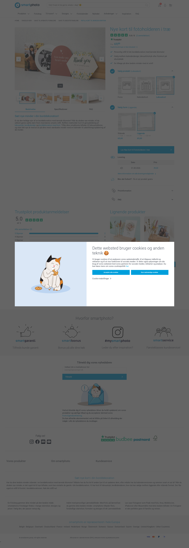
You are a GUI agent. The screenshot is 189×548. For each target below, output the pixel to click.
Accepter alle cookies (111, 272)
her (127, 266)
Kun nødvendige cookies (149, 272)
